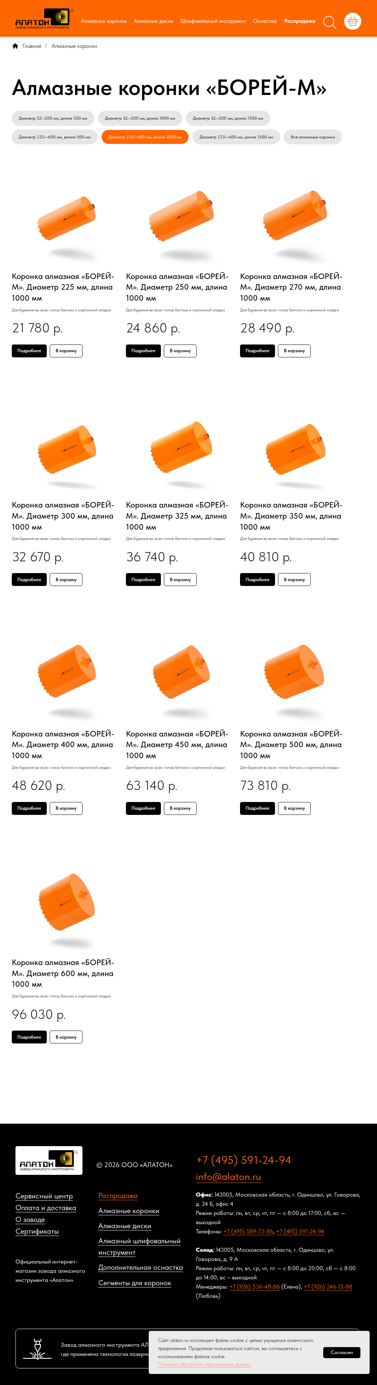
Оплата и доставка (45, 1207)
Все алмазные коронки (313, 136)
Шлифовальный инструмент (213, 21)
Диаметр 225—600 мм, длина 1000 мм (145, 136)
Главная (31, 45)
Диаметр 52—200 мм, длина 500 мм (53, 118)
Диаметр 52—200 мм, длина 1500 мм (228, 118)
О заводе (30, 1219)
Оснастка (264, 21)
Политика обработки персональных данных (204, 1364)
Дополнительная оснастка (140, 1267)
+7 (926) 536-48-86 (254, 1286)
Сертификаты (37, 1231)
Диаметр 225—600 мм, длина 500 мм (55, 136)
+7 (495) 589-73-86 (248, 1231)
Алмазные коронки (104, 21)
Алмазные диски (153, 21)
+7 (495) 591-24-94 (244, 1159)
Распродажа (300, 21)
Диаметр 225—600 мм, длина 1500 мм (236, 136)
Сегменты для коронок (134, 1282)
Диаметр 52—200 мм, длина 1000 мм (140, 118)
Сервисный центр (44, 1195)
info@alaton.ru (228, 1176)
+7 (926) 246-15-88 (328, 1286)
